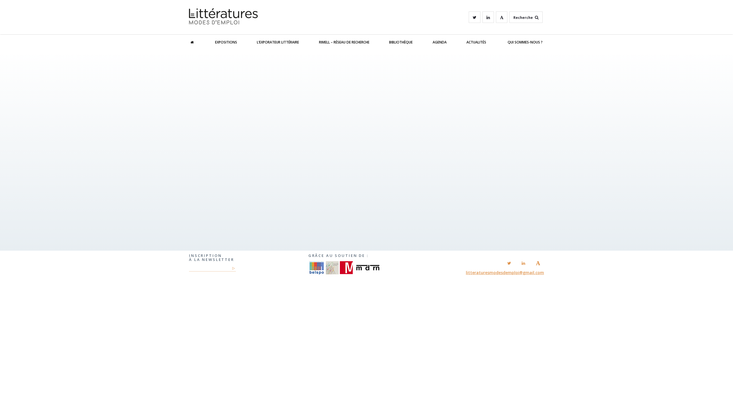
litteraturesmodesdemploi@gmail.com (505, 272)
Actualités (476, 42)
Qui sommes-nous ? (525, 42)
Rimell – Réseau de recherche (344, 42)
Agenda (440, 42)
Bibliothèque (401, 42)
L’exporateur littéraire (278, 42)
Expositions (226, 42)
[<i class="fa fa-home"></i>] (197, 42)
